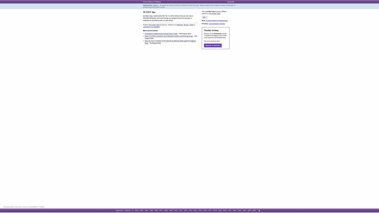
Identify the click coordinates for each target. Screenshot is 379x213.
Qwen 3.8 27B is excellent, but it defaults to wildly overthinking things (169, 36)
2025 (249, 210)
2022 (234, 210)
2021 (229, 210)
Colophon (128, 210)
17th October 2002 (154, 25)
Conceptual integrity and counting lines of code (161, 33)
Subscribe (230, 2)
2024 (244, 210)
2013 (190, 210)
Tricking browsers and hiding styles (217, 20)
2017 (210, 210)
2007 (161, 210)
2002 (136, 210)
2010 (175, 210)
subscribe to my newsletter (151, 27)
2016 (205, 210)
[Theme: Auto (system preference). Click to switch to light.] (259, 211)
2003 (141, 210)
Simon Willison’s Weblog (152, 2)
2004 (146, 210)
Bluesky (186, 25)
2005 (151, 210)
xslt (204, 17)
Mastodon (180, 25)
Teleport (155, 5)
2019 (219, 210)
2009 (171, 210)
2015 (200, 210)
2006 (156, 210)
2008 (166, 210)
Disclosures (119, 210)
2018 (215, 210)
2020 (224, 210)
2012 (185, 210)
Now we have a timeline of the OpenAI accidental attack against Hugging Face (170, 42)
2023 (239, 210)
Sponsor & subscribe (213, 45)
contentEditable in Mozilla (217, 24)
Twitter (191, 25)
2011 (180, 210)
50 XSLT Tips (148, 16)
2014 (195, 210)
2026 (254, 210)
